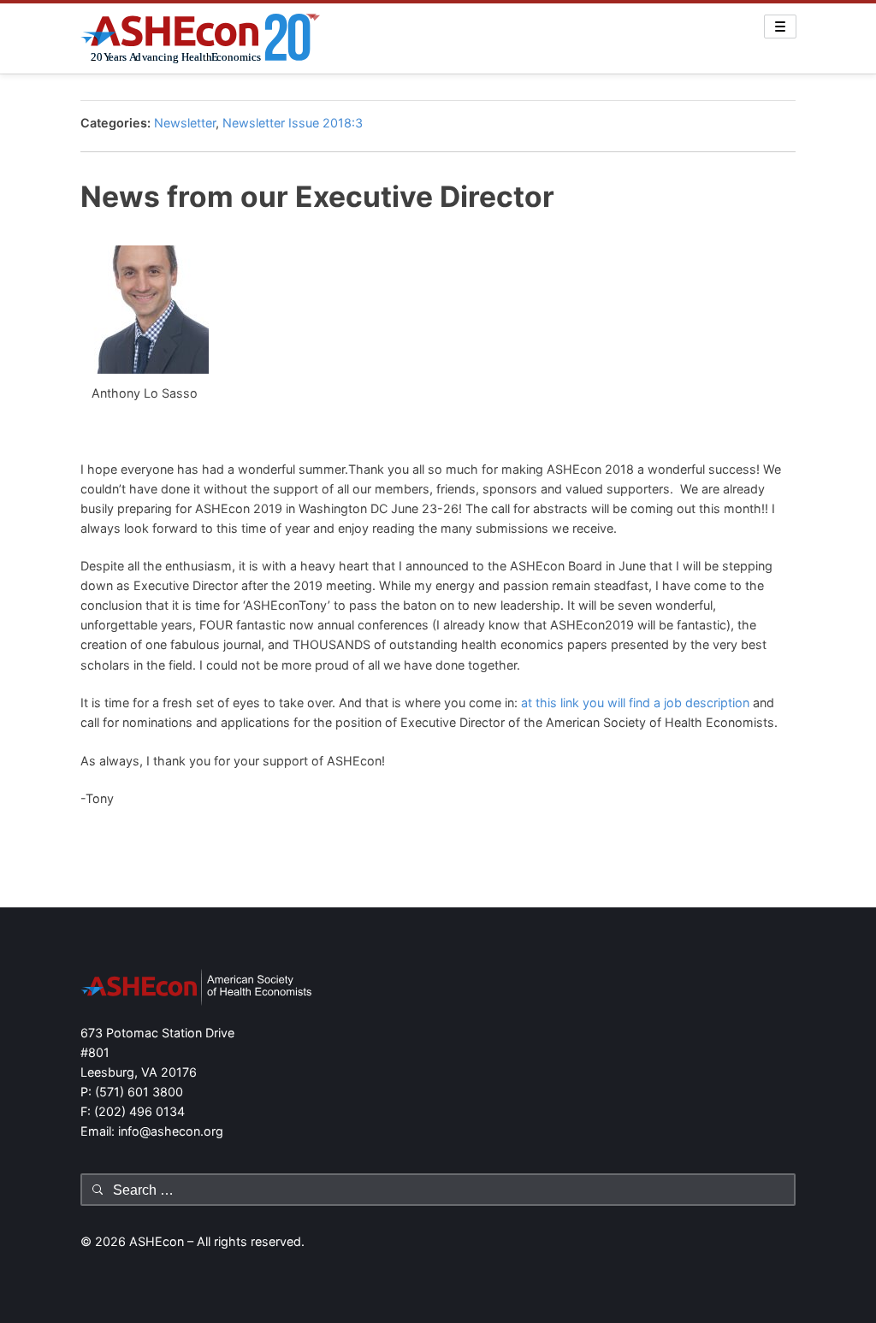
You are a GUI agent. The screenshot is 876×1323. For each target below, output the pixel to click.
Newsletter (185, 122)
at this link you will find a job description (635, 702)
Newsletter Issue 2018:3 (292, 122)
